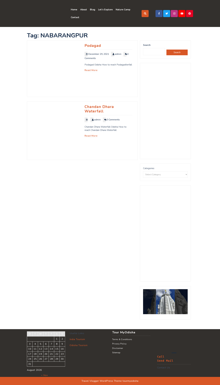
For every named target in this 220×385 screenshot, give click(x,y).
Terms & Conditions (122, 339)
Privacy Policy (119, 343)
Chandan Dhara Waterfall (99, 109)
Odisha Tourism (79, 345)
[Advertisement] (165, 111)
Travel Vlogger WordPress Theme (102, 381)
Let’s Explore (105, 9)
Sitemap (116, 352)
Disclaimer (117, 348)
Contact (75, 17)
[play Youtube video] (165, 301)
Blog (92, 9)
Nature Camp (123, 9)
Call (160, 356)
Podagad (93, 45)
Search (147, 45)
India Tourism (77, 339)
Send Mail (165, 360)
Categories (148, 168)
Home (74, 9)
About (83, 9)
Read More (91, 70)
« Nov (44, 375)
